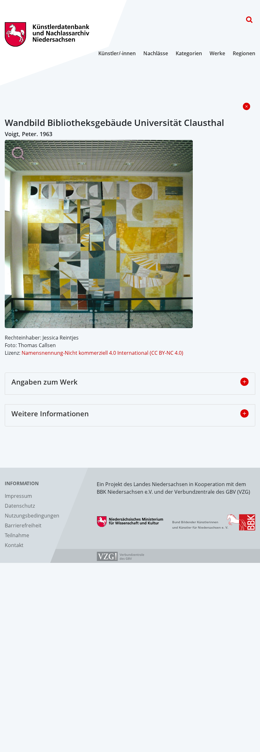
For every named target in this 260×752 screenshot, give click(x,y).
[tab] (130, 383)
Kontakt (14, 545)
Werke (217, 53)
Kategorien (189, 53)
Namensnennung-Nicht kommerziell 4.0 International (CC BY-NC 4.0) (102, 352)
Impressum (18, 495)
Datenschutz (20, 505)
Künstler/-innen (117, 53)
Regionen (244, 53)
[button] (244, 382)
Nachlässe (155, 53)
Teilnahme (17, 535)
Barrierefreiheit (23, 525)
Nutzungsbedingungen (32, 515)
